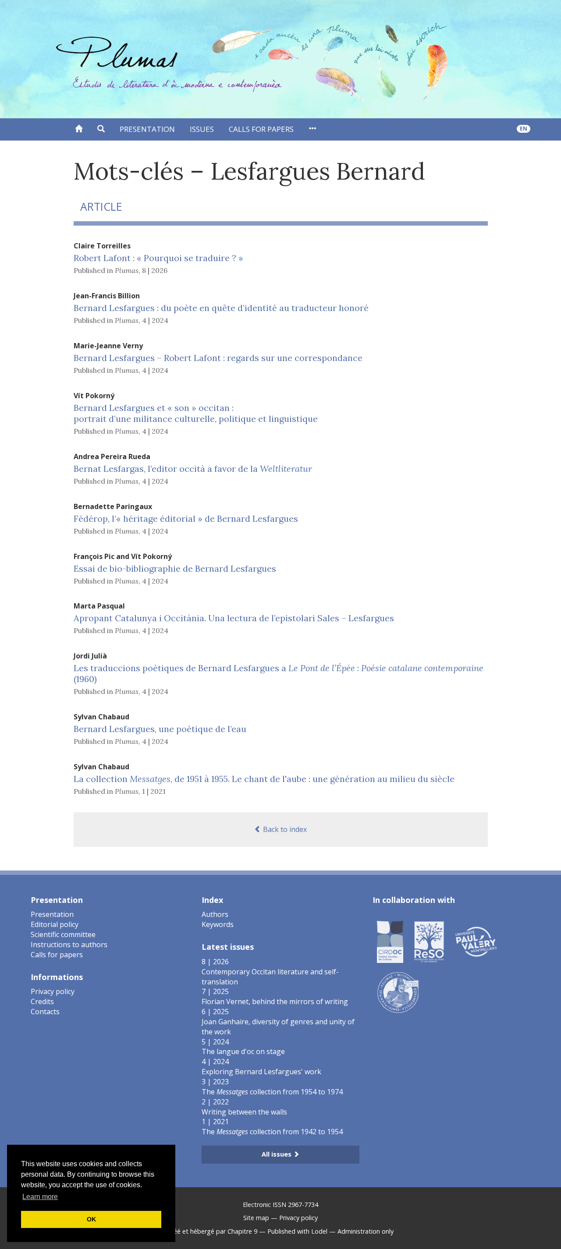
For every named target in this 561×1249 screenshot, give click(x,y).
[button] (101, 129)
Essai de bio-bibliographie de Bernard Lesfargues (175, 568)
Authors (215, 914)
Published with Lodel (297, 1231)
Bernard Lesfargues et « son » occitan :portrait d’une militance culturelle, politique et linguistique (196, 413)
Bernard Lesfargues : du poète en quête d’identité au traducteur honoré (221, 307)
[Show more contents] (312, 129)
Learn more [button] (40, 1196)
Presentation (147, 129)
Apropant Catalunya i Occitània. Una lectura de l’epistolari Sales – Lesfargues (234, 617)
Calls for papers (261, 129)
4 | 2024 (155, 320)
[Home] (78, 129)
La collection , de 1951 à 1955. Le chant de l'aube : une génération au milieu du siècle (264, 778)
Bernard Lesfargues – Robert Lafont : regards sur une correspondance (218, 357)
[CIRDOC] (390, 941)
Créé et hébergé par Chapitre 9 (212, 1231)
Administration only (365, 1231)
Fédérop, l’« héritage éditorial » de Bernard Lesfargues (186, 518)
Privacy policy (53, 991)
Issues (202, 129)
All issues (277, 1154)
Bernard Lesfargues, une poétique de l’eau (160, 728)
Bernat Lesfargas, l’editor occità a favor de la (193, 468)
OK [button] (91, 1219)
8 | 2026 (154, 270)
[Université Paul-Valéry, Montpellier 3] (476, 941)
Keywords (218, 924)
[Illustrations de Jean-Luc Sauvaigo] (398, 992)
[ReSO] (429, 941)
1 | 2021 (154, 791)
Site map (256, 1218)
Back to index (284, 829)
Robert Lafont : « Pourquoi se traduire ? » (158, 257)
